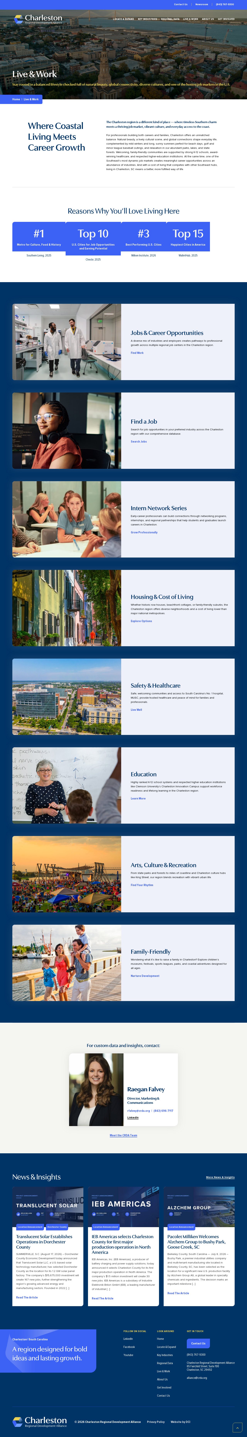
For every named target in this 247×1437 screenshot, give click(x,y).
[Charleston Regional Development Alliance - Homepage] (37, 19)
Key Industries (147, 19)
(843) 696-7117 (163, 1110)
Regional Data (170, 19)
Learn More (138, 798)
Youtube (128, 1355)
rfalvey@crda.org (138, 1110)
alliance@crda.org (197, 1377)
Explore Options (141, 621)
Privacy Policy (156, 1421)
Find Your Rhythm (142, 885)
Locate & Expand (123, 19)
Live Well (136, 709)
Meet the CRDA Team (123, 1135)
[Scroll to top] (237, 1427)
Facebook (129, 1346)
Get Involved (226, 19)
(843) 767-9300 (225, 4)
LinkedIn (133, 1117)
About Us (208, 19)
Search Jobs (139, 441)
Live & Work (190, 19)
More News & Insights (220, 1177)
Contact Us (181, 4)
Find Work (137, 352)
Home (16, 99)
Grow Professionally (144, 532)
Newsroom (201, 4)
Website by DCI (180, 1421)
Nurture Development (145, 975)
